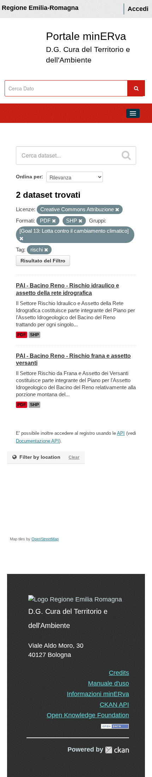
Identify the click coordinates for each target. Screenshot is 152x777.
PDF (21, 334)
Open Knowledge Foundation (88, 715)
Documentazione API (37, 441)
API (121, 433)
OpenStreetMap (45, 539)
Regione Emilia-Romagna (40, 7)
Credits (119, 672)
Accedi (138, 8)
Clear (74, 457)
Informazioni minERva (98, 694)
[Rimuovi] (117, 210)
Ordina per (28, 176)
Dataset (20, 129)
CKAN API (114, 704)
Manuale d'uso (108, 683)
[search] (126, 155)
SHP (34, 334)
